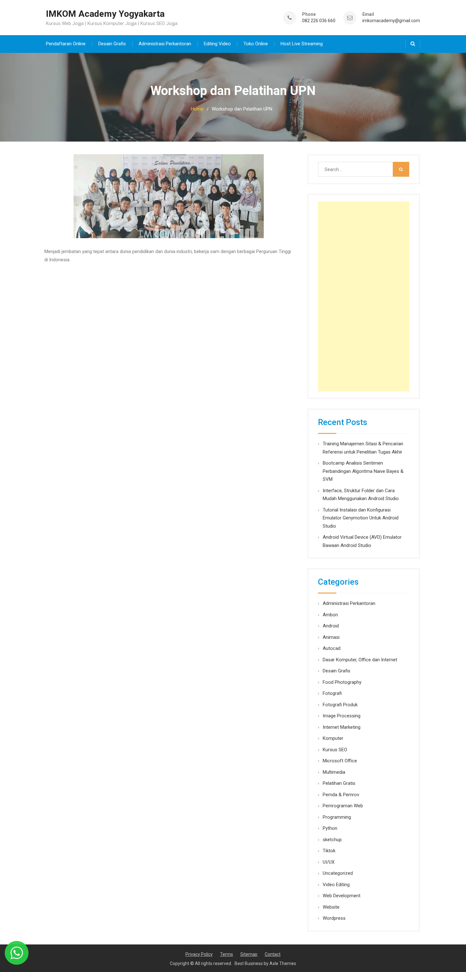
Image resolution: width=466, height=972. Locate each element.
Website (331, 907)
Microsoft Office (340, 761)
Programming (337, 817)
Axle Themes (282, 963)
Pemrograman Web (343, 806)
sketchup (332, 839)
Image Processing (341, 716)
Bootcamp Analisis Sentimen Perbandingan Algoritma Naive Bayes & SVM (363, 471)
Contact (273, 954)
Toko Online (255, 44)
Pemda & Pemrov (341, 794)
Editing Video (217, 44)
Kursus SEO (335, 750)
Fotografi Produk (340, 705)
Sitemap (248, 954)
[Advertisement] (363, 296)
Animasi (331, 637)
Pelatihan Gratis (339, 783)
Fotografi (332, 693)
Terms (226, 954)
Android (331, 626)
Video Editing (336, 884)
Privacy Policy (199, 954)
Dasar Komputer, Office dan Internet (360, 660)
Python (330, 828)
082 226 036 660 (318, 20)
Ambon (330, 615)
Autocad (331, 648)
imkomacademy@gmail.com (391, 20)
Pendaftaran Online (66, 44)
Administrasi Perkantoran (165, 44)
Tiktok (329, 851)
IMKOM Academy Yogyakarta (105, 14)
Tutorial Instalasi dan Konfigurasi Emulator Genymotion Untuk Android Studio (360, 518)
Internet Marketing (341, 727)
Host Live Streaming (302, 44)
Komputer (333, 738)
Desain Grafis (112, 44)
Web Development (341, 896)
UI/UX (328, 862)
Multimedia (334, 772)
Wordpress (334, 918)
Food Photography (342, 682)
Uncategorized (338, 873)
